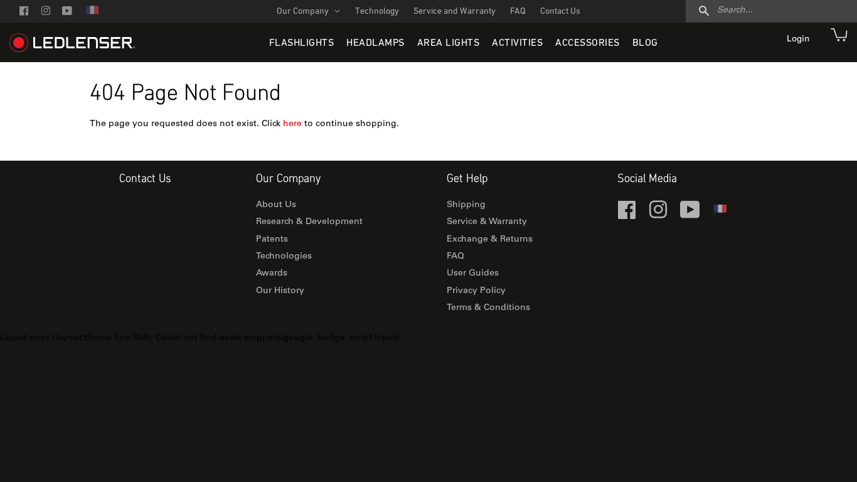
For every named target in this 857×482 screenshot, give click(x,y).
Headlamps (375, 43)
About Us (276, 205)
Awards (271, 273)
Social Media (647, 179)
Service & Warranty (487, 222)
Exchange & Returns (490, 239)
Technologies (284, 256)
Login (799, 39)
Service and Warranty (454, 11)
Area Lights (448, 43)
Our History (280, 291)
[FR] (91, 14)
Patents (272, 239)
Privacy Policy (476, 291)
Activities (517, 43)
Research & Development (309, 222)
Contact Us (560, 11)
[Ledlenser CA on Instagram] (45, 12)
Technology (377, 11)
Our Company (304, 11)
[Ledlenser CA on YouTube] (67, 12)
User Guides (473, 273)
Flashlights (301, 43)
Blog (645, 43)
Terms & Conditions (488, 308)
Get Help (467, 179)
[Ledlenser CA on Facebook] (24, 12)
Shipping (466, 205)
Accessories (587, 43)
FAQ (518, 11)
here (292, 124)
